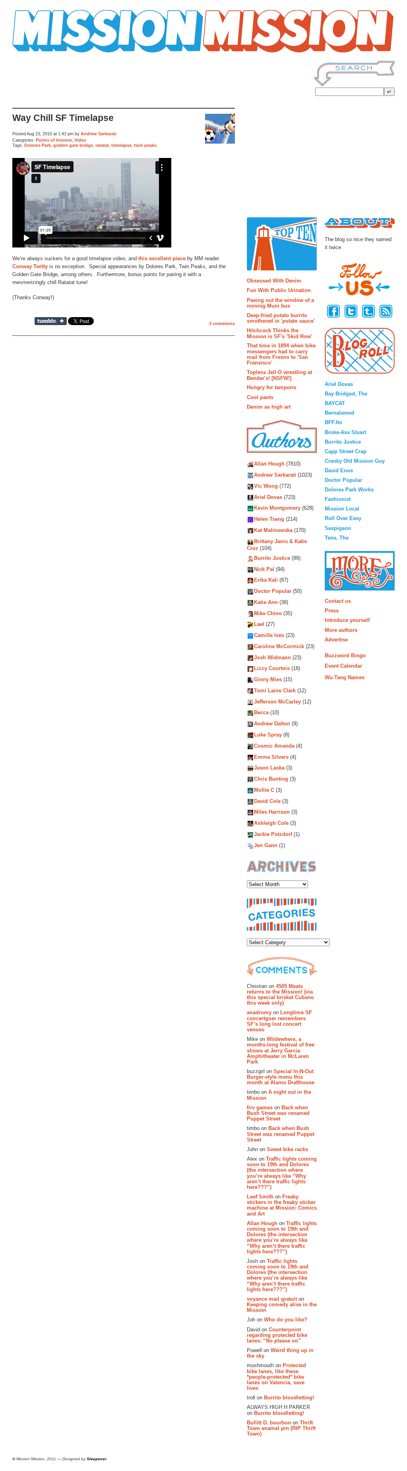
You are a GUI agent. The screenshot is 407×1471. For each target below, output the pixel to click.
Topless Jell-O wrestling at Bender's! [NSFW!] (279, 375)
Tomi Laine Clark (275, 691)
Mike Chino (268, 613)
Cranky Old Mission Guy (355, 461)
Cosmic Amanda (274, 746)
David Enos (339, 470)
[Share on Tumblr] (51, 321)
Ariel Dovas (268, 497)
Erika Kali (266, 580)
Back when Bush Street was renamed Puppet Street (278, 1113)
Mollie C (264, 790)
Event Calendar (343, 666)
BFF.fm (333, 422)
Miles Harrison (272, 812)
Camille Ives (269, 636)
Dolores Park (37, 145)
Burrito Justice (272, 558)
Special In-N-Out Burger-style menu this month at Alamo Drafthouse (280, 1077)
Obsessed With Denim (274, 281)
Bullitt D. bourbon (269, 1423)
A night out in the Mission (279, 1095)
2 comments (222, 323)
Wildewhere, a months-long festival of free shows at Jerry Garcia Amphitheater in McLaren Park (280, 1050)
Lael (259, 624)
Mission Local (342, 509)
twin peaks (145, 145)
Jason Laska (269, 768)
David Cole (267, 801)
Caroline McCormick (279, 646)
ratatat (102, 145)
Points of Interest (54, 140)
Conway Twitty (30, 266)
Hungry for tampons (271, 387)
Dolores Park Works (349, 490)
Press (332, 611)
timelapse (121, 145)
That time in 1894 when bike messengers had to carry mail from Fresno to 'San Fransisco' (281, 354)
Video (80, 140)
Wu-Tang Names (344, 677)
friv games (260, 1108)
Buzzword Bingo (345, 656)
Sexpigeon (338, 528)
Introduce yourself (347, 620)
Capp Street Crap (345, 451)
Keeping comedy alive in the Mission (282, 1307)
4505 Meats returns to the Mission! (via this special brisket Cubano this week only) (280, 994)
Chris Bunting (271, 779)
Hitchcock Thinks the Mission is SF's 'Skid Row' (279, 333)
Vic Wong (266, 486)
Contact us (338, 601)
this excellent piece (162, 258)
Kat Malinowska (273, 530)
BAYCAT (335, 403)
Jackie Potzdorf (273, 834)
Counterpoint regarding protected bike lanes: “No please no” (277, 1335)
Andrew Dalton (272, 724)
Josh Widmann (272, 657)
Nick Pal (264, 569)
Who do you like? (285, 1320)
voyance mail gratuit (272, 1299)
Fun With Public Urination (279, 290)
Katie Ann (266, 602)
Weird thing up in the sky (280, 1353)
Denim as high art (269, 407)
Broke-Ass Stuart (345, 432)
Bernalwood (339, 413)
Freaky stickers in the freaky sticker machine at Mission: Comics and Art (282, 1205)
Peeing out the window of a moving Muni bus (280, 303)
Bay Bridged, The (346, 394)
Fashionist (338, 499)
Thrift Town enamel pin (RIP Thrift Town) (281, 1428)
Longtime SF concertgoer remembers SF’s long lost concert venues (279, 1021)
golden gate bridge (73, 145)
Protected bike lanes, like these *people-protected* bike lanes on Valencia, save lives (276, 1376)
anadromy (259, 1012)
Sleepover (97, 1459)
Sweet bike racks (287, 1149)
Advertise (336, 640)
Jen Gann (265, 845)
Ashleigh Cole (271, 823)
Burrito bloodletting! (289, 1398)
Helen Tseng (269, 519)
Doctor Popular (272, 591)
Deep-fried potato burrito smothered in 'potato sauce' (281, 318)
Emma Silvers (271, 757)
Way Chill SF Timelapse (63, 118)
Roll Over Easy (343, 518)
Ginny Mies (268, 680)
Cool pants (260, 397)
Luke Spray (268, 735)
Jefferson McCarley (277, 702)
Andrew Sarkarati (98, 133)
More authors (341, 630)
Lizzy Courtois (272, 669)
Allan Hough (269, 464)
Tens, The (337, 538)
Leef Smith (260, 1197)
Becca (261, 713)
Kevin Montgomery (277, 508)
